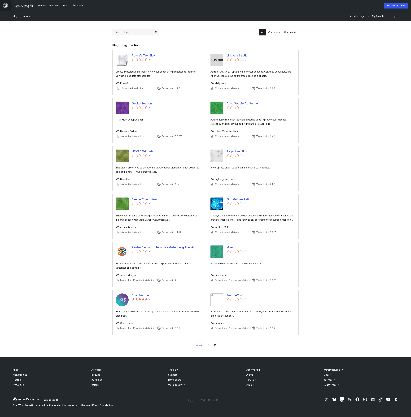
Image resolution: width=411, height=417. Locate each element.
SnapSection (140, 295)
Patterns (95, 384)
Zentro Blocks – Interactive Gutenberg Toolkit (163, 247)
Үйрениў (173, 369)
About (16, 369)
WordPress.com (333, 369)
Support (172, 374)
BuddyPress (331, 384)
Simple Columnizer (144, 199)
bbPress (329, 379)
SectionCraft (235, 295)
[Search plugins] (156, 32)
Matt (327, 374)
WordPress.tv (176, 384)
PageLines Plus (237, 151)
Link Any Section (238, 55)
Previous (199, 345)
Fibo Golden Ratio (238, 199)
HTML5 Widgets (143, 151)
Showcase (96, 369)
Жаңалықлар (20, 374)
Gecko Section (142, 103)
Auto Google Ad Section (243, 103)
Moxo (230, 247)
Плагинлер (96, 379)
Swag (250, 384)
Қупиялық (18, 384)
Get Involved (253, 369)
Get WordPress (396, 5)
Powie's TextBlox (143, 55)
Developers (174, 379)
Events (249, 374)
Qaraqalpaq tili (51, 400)
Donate (251, 379)
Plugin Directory (21, 16)
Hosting (17, 379)
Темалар (95, 374)
